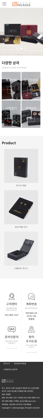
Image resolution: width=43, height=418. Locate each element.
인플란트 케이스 (21, 268)
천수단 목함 (21, 185)
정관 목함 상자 (21, 227)
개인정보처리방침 (20, 364)
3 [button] (25, 49)
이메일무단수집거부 (11, 369)
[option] (21, 32)
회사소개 (7, 364)
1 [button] (18, 49)
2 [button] (21, 49)
